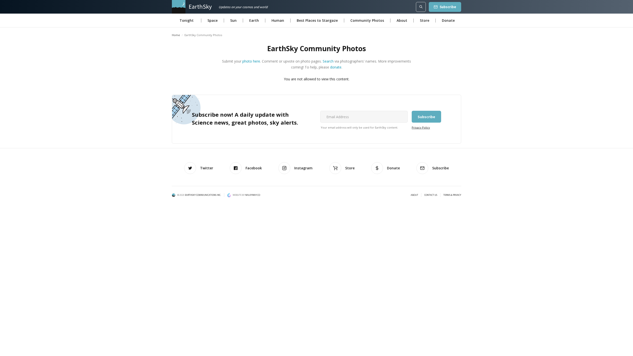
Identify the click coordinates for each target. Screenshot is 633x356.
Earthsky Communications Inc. (203, 195)
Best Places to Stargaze (317, 20)
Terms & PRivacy (452, 195)
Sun (233, 20)
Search (328, 61)
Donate (448, 20)
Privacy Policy (421, 127)
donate (335, 67)
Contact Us (430, 195)
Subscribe (448, 6)
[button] (187, 20)
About (402, 20)
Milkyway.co (252, 195)
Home (176, 35)
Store (424, 20)
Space (212, 20)
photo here (251, 61)
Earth (254, 20)
